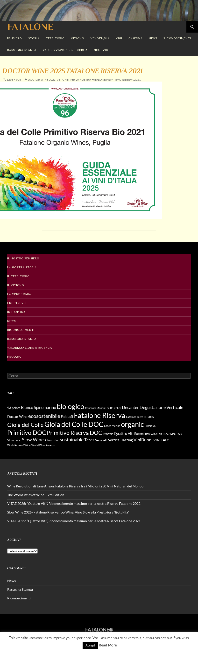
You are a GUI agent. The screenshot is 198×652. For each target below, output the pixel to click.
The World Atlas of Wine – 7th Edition (35, 495)
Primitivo (150, 425)
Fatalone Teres (134, 416)
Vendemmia (100, 38)
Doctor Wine (17, 416)
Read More (108, 645)
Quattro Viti (124, 433)
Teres (89, 439)
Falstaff (67, 416)
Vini (119, 38)
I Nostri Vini (17, 303)
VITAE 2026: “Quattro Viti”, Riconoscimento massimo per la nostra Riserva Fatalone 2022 (74, 503)
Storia (34, 38)
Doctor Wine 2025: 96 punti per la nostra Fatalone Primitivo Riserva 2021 (84, 79)
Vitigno (77, 38)
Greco (107, 425)
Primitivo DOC (26, 432)
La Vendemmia (19, 294)
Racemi (139, 434)
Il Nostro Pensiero (23, 258)
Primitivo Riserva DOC (74, 433)
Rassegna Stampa (21, 50)
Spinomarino (51, 440)
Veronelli (101, 440)
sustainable (72, 439)
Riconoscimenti (177, 38)
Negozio (101, 50)
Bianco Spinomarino (38, 407)
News (153, 38)
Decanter (130, 407)
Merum (116, 425)
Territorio (55, 38)
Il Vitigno (15, 285)
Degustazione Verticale (161, 407)
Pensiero (14, 38)
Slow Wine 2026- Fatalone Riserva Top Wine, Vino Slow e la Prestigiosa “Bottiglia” (68, 512)
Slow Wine (33, 439)
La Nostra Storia (22, 267)
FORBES (149, 416)
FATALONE (30, 26)
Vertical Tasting (120, 440)
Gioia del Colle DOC (73, 424)
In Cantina (16, 312)
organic (132, 424)
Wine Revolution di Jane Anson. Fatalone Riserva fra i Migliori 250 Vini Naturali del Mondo (75, 486)
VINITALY (161, 440)
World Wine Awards (43, 445)
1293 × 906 (14, 79)
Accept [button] (90, 645)
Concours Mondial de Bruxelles (103, 407)
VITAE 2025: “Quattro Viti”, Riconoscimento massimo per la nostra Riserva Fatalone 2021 (74, 521)
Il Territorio (18, 276)
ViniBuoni (143, 439)
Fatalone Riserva (99, 415)
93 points (13, 408)
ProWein (108, 433)
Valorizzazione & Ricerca (65, 50)
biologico (70, 406)
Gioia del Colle (25, 424)
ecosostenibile (44, 416)
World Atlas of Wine (19, 445)
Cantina (135, 38)
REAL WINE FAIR (172, 433)
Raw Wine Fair (153, 433)
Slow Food (14, 440)
